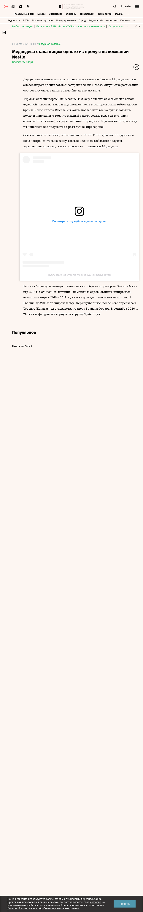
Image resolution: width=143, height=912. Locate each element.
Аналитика (111, 20)
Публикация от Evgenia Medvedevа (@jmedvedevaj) (79, 274)
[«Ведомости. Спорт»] (60, 6)
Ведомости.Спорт (22, 62)
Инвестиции (87, 13)
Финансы (71, 13)
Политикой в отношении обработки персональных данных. (43, 908)
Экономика (55, 13)
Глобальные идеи (24, 13)
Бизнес (41, 13)
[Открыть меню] (137, 6)
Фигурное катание (49, 44)
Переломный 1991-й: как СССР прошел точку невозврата (70, 26)
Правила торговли (42, 20)
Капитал (125, 20)
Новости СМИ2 (22, 346)
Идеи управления (66, 20)
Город (82, 20)
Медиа (119, 13)
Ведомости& (95, 20)
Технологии (105, 13)
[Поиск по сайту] (115, 6)
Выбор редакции (22, 26)
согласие (95, 902)
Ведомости (14, 20)
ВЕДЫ (26, 20)
